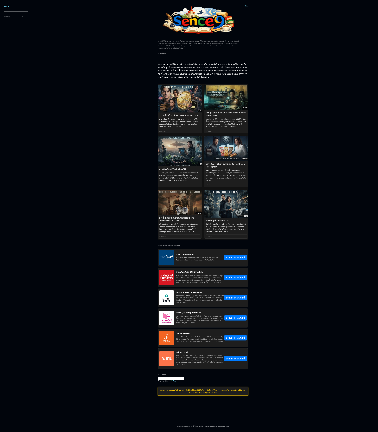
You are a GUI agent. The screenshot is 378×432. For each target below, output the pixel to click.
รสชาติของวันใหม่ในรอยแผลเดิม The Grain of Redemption (226, 165)
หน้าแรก (6, 6)
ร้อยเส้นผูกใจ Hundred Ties (217, 220)
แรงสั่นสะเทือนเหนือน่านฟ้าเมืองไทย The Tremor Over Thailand (176, 219)
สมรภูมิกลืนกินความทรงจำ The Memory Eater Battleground (226, 114)
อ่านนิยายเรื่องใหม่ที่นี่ (235, 257)
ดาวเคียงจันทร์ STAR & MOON (172, 169)
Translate (177, 381)
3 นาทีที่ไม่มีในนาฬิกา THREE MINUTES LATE (178, 115)
